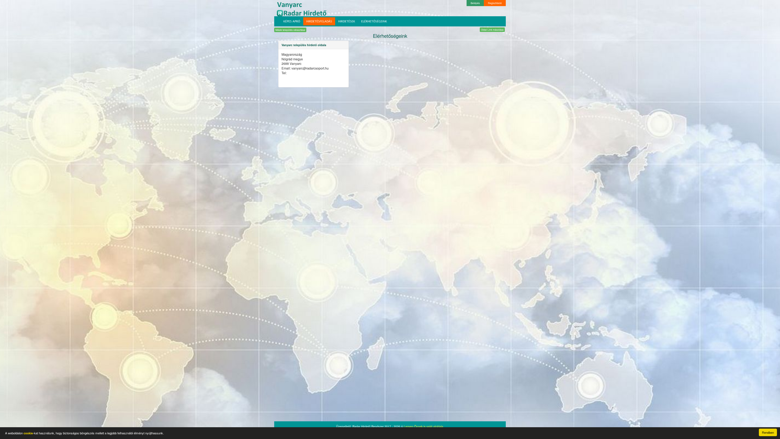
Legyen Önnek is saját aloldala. (424, 426)
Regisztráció (495, 3)
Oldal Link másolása (492, 29)
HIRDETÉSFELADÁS (319, 21)
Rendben (768, 432)
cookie (28, 433)
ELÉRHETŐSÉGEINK (374, 21)
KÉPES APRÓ (291, 21)
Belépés (475, 3)
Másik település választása (290, 30)
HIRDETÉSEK (346, 21)
